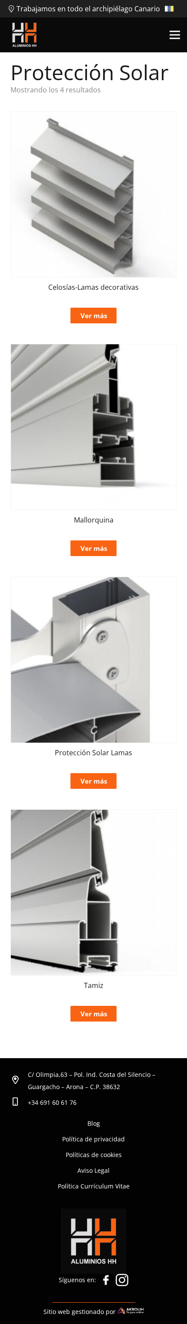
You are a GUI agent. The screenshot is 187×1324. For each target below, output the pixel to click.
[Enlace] (24, 34)
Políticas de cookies (94, 1155)
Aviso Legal (93, 1170)
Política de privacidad (93, 1139)
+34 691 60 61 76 (52, 1102)
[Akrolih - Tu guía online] (130, 1311)
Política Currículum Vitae (94, 1186)
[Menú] (175, 35)
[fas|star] (106, 1282)
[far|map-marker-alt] (19, 1081)
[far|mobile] (19, 1103)
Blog (93, 1123)
